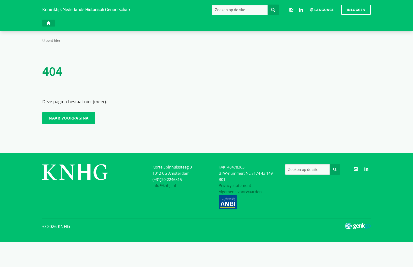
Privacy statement (235, 185)
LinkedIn (301, 9)
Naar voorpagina (69, 118)
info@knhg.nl (164, 185)
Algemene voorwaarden (240, 191)
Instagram (291, 9)
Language (324, 9)
